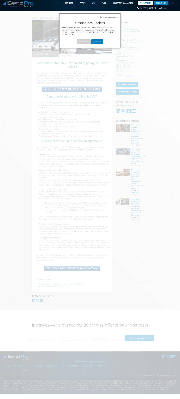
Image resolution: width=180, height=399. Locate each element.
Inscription (145, 3)
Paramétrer (83, 41)
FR (173, 3)
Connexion (161, 3)
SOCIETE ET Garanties (123, 3)
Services (69, 3)
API (93, 3)
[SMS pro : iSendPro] (17, 4)
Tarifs (83, 3)
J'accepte (97, 41)
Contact (162, 8)
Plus (104, 3)
